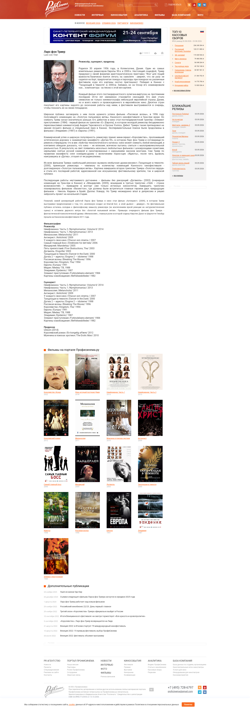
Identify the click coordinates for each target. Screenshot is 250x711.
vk (204, 4)
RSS (189, 4)
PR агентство (52, 660)
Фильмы (160, 15)
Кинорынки (128, 672)
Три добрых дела (182, 66)
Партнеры (71, 667)
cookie (72, 704)
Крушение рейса (181, 85)
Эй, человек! (180, 55)
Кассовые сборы (155, 670)
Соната (178, 63)
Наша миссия (72, 665)
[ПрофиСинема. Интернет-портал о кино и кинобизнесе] (57, 6)
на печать (155, 53)
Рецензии (152, 672)
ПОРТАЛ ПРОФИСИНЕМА (80, 660)
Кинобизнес (136, 23)
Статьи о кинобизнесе (157, 667)
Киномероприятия (180, 675)
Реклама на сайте (51, 672)
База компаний (181, 15)
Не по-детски (177, 120)
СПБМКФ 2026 (109, 23)
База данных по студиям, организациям (189, 665)
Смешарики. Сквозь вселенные (183, 71)
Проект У (176, 142)
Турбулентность (178, 169)
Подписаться (174, 4)
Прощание (179, 46)
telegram (199, 4)
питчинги (122, 23)
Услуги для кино (179, 670)
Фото (200, 15)
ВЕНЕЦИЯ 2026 (93, 23)
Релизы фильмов (108, 677)
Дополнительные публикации (68, 586)
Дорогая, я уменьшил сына (183, 155)
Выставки (128, 670)
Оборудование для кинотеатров (186, 672)
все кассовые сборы (182, 90)
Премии (127, 667)
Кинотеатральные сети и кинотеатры (188, 667)
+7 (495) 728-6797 (180, 687)
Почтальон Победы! (180, 114)
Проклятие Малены (180, 136)
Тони (174, 131)
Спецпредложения (51, 670)
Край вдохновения (182, 82)
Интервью (98, 15)
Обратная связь (73, 675)
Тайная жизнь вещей (180, 163)
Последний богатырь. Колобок (183, 50)
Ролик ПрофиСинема (76, 670)
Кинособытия (119, 15)
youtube (194, 4)
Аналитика (141, 15)
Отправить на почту (162, 53)
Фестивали (128, 665)
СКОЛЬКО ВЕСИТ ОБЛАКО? (182, 77)
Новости (80, 15)
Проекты (47, 667)
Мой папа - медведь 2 (181, 125)
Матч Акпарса (180, 59)
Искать (156, 5)
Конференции (129, 675)
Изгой (174, 150)
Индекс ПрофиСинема (157, 665)
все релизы (178, 176)
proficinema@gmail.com (180, 691)
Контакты (48, 675)
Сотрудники (72, 672)
